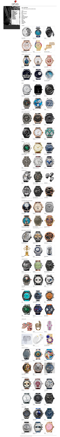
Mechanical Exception (24, 17)
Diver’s (22, 19)
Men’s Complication (24, 13)
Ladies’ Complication (24, 11)
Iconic (22, 14)
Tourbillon (23, 15)
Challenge (23, 23)
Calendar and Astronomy (25, 16)
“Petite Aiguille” (24, 22)
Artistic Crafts (23, 21)
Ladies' (22, 10)
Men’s (22, 12)
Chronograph (23, 18)
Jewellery (23, 20)
